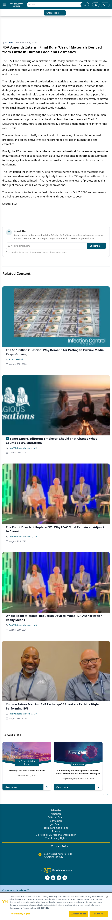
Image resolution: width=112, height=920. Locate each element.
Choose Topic (52, 12)
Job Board (56, 824)
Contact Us (56, 820)
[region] (56, 906)
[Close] (107, 897)
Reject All (98, 913)
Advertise (56, 810)
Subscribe (95, 245)
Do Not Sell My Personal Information (56, 834)
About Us (56, 813)
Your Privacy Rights (56, 838)
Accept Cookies (78, 913)
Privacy (56, 831)
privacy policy (61, 252)
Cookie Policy (42, 908)
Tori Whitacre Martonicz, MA (23, 448)
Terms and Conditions (56, 827)
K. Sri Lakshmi (16, 359)
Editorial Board (56, 817)
